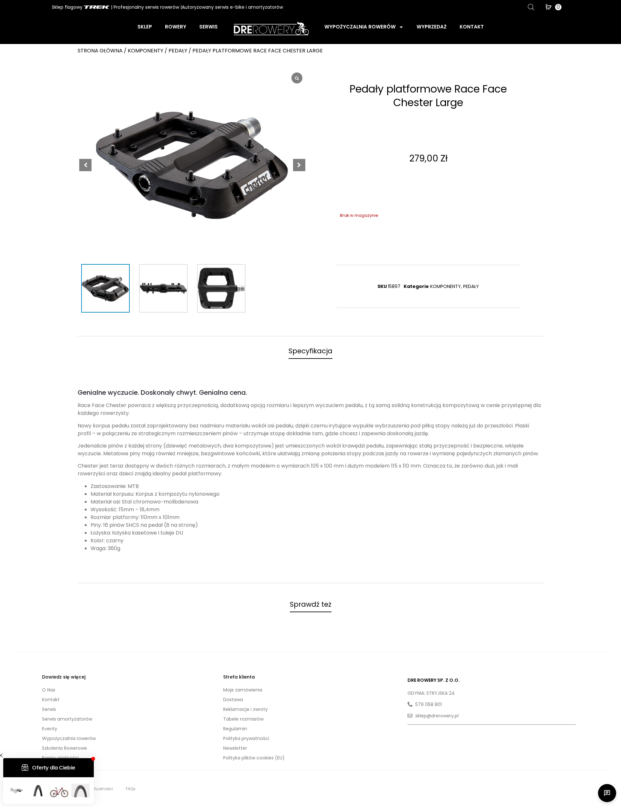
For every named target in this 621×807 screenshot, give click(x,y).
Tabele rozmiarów (243, 719)
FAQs (131, 788)
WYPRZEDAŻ (432, 26)
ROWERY (175, 26)
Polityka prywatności (246, 738)
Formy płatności (60, 758)
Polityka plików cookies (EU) (254, 758)
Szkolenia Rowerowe (64, 748)
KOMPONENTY (145, 50)
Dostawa (233, 699)
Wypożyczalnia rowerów (360, 26)
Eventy (49, 728)
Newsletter (235, 748)
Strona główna (100, 50)
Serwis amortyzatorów (67, 719)
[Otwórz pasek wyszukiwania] (531, 7)
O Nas (48, 690)
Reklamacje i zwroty (245, 709)
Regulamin (235, 728)
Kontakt (472, 26)
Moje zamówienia (242, 690)
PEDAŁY (178, 50)
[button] (299, 165)
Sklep (144, 26)
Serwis (208, 26)
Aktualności (101, 788)
